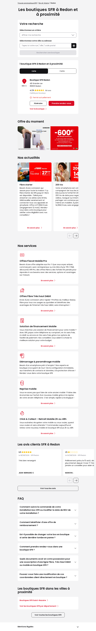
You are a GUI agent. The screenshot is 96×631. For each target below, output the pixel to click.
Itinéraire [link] (38, 103)
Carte (62, 71)
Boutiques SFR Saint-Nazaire (33, 600)
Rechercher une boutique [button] (48, 52)
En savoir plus (47, 280)
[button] (73, 45)
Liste (34, 71)
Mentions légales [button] (25, 626)
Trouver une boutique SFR (27, 3)
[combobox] (45, 45)
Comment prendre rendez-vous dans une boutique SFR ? (41, 548)
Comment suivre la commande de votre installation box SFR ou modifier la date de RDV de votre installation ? (45, 510)
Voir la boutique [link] (37, 109)
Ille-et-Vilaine (44, 3)
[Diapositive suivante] (75, 235)
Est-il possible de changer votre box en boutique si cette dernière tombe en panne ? (44, 536)
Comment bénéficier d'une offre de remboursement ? (38, 524)
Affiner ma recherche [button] (31, 35)
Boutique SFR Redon (40, 80)
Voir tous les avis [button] (48, 488)
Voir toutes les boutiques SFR (48, 615)
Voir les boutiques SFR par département (38, 606)
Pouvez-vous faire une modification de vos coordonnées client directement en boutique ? (43, 576)
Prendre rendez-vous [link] (61, 103)
